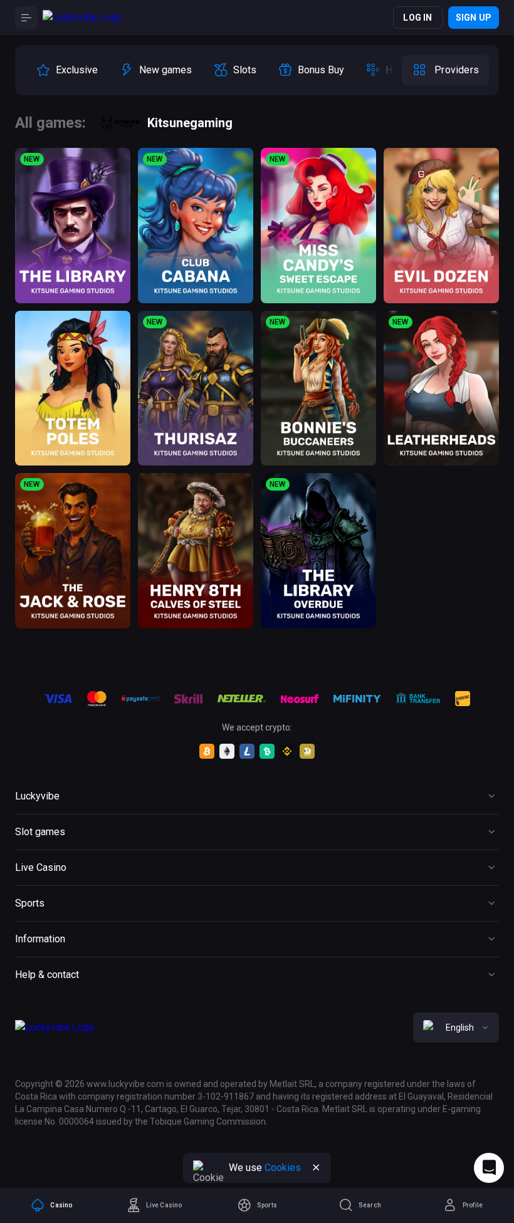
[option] (66, 70)
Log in (417, 18)
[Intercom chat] (489, 1168)
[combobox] (456, 1027)
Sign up (473, 18)
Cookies (283, 1168)
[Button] (26, 17)
